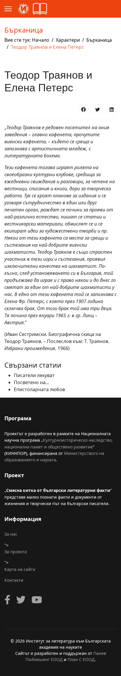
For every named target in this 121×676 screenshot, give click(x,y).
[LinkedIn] (112, 109)
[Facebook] (83, 109)
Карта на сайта (19, 569)
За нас (10, 534)
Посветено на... (31, 382)
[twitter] (21, 600)
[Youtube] (36, 600)
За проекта (15, 551)
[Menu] (8, 9)
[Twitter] (97, 109)
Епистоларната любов (39, 389)
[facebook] (7, 600)
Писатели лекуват (34, 375)
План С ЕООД (81, 659)
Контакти (13, 580)
